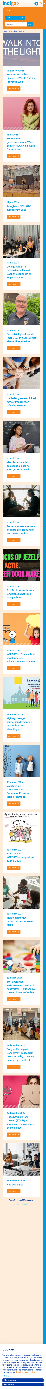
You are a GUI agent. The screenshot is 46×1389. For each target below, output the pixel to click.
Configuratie (8, 1376)
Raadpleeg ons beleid (25, 1372)
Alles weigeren (9, 1384)
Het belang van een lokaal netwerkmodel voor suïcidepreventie (21, 402)
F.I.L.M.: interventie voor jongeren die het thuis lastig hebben (20, 594)
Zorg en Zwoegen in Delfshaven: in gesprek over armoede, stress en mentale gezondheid (20, 1054)
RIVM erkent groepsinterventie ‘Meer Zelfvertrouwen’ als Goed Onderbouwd (21, 144)
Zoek (30, 24)
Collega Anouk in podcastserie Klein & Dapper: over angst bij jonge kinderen (19, 272)
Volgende (25, 1204)
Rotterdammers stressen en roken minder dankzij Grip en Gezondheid (21, 530)
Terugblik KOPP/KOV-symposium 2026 (19, 207)
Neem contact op (36, 4)
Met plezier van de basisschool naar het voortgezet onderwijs (19, 466)
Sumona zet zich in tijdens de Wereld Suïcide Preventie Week (21, 78)
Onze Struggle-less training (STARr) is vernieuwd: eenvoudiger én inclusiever (20, 1122)
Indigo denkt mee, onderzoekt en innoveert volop (20, 921)
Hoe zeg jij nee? (16, 1184)
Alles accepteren (10, 1380)
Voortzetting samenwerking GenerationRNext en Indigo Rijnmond (18, 791)
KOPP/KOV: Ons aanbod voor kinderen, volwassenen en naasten (21, 658)
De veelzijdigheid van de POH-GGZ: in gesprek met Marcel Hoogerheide (21, 337)
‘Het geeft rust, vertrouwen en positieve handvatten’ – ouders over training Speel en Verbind (21, 987)
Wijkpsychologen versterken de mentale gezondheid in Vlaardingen (19, 724)
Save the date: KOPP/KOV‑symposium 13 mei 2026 (20, 857)
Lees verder (12, 88)
